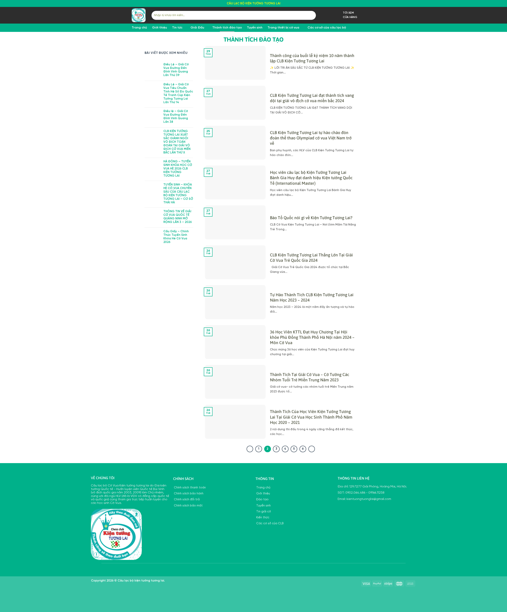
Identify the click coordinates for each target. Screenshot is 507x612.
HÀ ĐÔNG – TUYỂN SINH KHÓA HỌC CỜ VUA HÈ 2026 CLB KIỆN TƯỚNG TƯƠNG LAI (177, 168)
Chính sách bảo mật (188, 505)
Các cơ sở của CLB (269, 523)
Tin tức (177, 27)
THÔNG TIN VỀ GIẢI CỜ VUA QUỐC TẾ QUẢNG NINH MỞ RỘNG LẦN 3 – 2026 (177, 217)
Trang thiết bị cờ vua (283, 27)
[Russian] (396, 3)
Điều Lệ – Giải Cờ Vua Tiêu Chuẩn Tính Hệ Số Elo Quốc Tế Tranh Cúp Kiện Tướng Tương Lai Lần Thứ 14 (178, 93)
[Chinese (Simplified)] (390, 3)
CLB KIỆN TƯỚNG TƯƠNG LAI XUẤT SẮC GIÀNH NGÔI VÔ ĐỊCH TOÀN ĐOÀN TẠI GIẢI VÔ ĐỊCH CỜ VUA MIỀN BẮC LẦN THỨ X (177, 142)
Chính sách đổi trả (186, 499)
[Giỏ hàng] (373, 15)
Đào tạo (262, 499)
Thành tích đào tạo (227, 27)
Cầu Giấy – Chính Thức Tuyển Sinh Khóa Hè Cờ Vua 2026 (176, 237)
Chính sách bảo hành (188, 493)
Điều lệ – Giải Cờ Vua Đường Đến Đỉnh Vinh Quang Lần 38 (175, 117)
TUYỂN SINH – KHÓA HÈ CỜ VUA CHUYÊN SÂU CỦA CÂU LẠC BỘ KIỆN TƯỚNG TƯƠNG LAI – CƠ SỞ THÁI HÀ (178, 193)
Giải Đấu (197, 27)
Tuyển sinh (254, 27)
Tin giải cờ (263, 511)
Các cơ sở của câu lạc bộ (327, 27)
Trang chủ (139, 27)
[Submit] (312, 15)
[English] (385, 3)
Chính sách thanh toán (189, 487)
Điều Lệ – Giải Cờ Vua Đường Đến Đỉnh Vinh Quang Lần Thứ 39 (176, 70)
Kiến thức (262, 517)
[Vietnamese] (401, 3)
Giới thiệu (159, 27)
